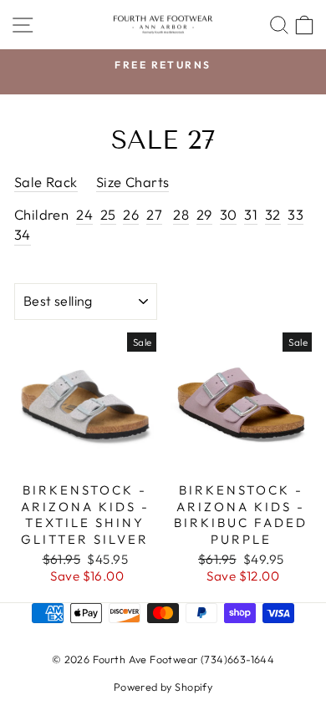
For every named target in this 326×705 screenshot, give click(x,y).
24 (84, 214)
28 (181, 214)
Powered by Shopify (163, 686)
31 (250, 214)
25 (108, 214)
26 (131, 214)
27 (154, 214)
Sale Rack (46, 181)
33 (295, 214)
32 (273, 214)
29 (204, 214)
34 (22, 234)
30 (228, 214)
